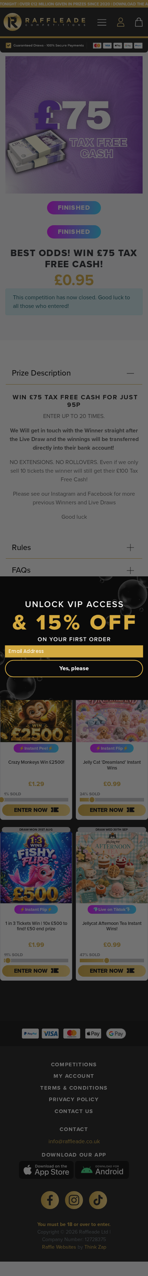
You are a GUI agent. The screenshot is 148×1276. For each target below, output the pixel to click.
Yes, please (73, 668)
